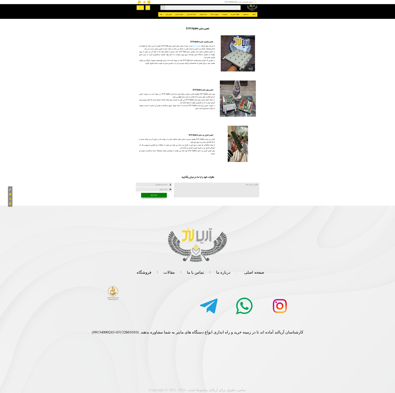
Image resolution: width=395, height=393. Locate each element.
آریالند (254, 14)
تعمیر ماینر (169, 14)
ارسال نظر (154, 195)
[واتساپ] (139, 2)
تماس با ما (195, 272)
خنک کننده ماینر (191, 14)
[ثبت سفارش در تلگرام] (143, 2)
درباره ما (223, 272)
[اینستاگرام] (148, 2)
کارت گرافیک (203, 14)
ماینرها (225, 14)
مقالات (169, 272)
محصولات (245, 14)
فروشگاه (144, 272)
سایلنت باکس (179, 14)
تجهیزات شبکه (214, 14)
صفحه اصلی (254, 272)
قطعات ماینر (235, 14)
